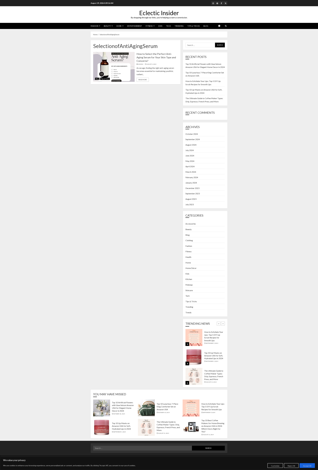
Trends (188, 312)
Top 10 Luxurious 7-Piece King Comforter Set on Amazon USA (167, 407)
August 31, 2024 (211, 382)
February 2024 (191, 177)
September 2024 (192, 139)
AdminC (140, 64)
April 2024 (190, 166)
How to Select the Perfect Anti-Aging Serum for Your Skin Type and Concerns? (156, 57)
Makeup (189, 285)
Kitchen (188, 279)
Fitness (149, 26)
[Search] (225, 25)
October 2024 (191, 134)
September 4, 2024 (212, 361)
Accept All (307, 466)
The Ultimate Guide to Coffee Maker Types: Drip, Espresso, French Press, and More (168, 426)
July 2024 (189, 150)
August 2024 (190, 145)
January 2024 (191, 182)
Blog (205, 26)
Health (188, 257)
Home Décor (191, 268)
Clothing (189, 240)
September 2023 (192, 193)
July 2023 (189, 204)
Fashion (94, 26)
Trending (179, 26)
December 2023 (192, 188)
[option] (205, 338)
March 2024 (190, 172)
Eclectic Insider (159, 12)
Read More (143, 80)
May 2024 (189, 161)
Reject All (291, 466)
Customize (275, 466)
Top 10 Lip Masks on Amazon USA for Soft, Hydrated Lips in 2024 (213, 356)
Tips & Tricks (193, 26)
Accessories (190, 224)
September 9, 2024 (212, 343)
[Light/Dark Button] (220, 26)
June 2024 (189, 155)
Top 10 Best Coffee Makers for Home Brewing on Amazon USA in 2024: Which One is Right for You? (212, 426)
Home (119, 26)
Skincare (189, 290)
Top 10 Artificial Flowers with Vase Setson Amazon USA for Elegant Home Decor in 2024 (123, 406)
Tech (168, 26)
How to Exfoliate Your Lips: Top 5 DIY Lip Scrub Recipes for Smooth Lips (213, 407)
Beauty (107, 26)
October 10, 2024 (164, 412)
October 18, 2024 (119, 414)
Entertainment (134, 26)
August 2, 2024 (151, 64)
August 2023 (190, 199)
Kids (160, 26)
